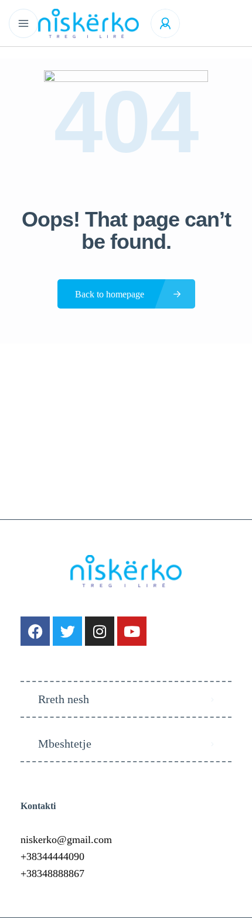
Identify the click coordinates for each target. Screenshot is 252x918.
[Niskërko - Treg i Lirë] (88, 23)
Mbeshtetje (64, 743)
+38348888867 (52, 873)
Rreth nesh (63, 699)
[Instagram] (99, 631)
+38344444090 (52, 856)
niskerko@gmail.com (66, 839)
